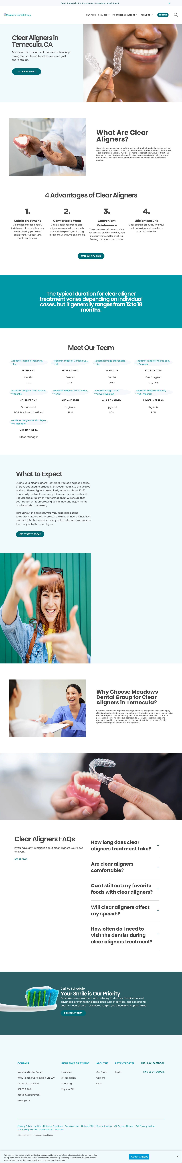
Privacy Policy (24, 1126)
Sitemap (59, 1129)
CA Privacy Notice (123, 1126)
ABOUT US (145, 15)
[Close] (178, 1157)
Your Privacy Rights (139, 1157)
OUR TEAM (91, 15)
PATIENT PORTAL (124, 1063)
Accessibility (45, 1129)
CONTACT (23, 1063)
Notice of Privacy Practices (48, 1126)
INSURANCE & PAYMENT (75, 1063)
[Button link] (176, 15)
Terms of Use (72, 1126)
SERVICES (102, 15)
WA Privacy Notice (27, 1129)
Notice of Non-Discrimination (96, 1126)
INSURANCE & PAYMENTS (123, 15)
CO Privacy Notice (145, 1126)
